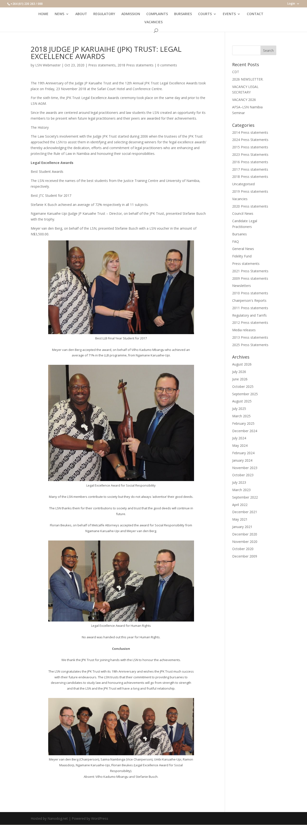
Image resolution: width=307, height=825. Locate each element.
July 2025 (239, 408)
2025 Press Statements (250, 345)
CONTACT (255, 14)
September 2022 (245, 497)
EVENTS (229, 14)
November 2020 (244, 541)
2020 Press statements (250, 206)
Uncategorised (243, 184)
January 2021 (242, 526)
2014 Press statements (250, 132)
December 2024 (244, 431)
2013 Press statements (250, 337)
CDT (235, 72)
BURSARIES (183, 14)
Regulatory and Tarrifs (249, 315)
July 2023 (239, 482)
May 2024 (240, 445)
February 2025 (243, 423)
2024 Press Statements (250, 139)
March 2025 (241, 416)
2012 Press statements (250, 322)
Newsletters (241, 285)
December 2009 (244, 556)
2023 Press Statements (250, 154)
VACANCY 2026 (244, 99)
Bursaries (239, 234)
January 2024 (242, 460)
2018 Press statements (136, 65)
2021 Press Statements (250, 271)
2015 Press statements (250, 147)
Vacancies (240, 199)
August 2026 (242, 364)
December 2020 (244, 534)
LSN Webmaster (48, 65)
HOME (43, 14)
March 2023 (241, 490)
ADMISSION (130, 14)
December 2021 (244, 512)
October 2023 (243, 475)
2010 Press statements (250, 293)
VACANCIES (153, 22)
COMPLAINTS (157, 14)
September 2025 (245, 394)
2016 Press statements (250, 162)
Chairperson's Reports (249, 300)
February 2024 (243, 453)
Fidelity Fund (242, 256)
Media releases (244, 330)
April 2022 (240, 504)
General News (243, 248)
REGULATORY (104, 14)
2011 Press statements (250, 308)
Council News (242, 213)
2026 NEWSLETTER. (247, 79)
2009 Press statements (250, 278)
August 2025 (242, 401)
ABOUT (81, 14)
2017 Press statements (250, 169)
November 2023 (244, 467)
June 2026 (240, 379)
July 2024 (239, 438)
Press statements (102, 65)
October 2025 (243, 386)
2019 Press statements (250, 191)
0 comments (167, 65)
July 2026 (239, 371)
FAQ (235, 241)
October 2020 (243, 548)
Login (291, 4)
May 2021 (240, 519)
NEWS (59, 14)
